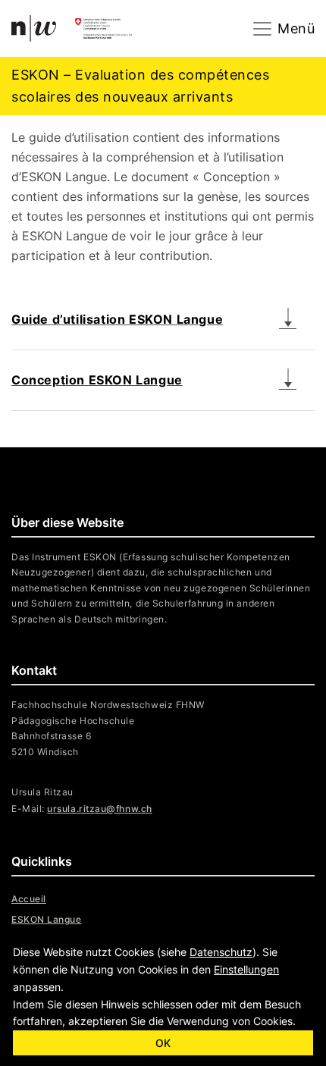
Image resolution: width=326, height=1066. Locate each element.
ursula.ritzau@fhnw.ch (99, 808)
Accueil (28, 899)
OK (163, 1042)
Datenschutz (221, 951)
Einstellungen (246, 969)
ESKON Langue (46, 919)
